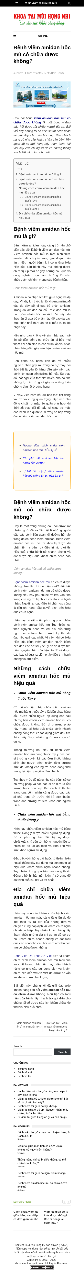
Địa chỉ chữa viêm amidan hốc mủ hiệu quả (41, 216)
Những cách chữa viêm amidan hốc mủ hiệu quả (42, 190)
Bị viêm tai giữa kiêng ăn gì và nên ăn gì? (42, 1117)
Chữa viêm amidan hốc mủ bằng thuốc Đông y (43, 207)
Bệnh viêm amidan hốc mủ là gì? (40, 174)
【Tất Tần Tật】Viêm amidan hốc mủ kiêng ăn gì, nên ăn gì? (55, 1027)
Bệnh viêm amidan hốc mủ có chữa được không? (41, 181)
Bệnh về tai (24, 1076)
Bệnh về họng (55, 73)
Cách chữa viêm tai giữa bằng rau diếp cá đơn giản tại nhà (25, 1215)
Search (17, 1046)
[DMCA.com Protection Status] (42, 1268)
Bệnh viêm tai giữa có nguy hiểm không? (42, 1173)
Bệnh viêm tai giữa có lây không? (37, 1106)
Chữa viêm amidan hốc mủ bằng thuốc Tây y (43, 199)
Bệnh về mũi (25, 1072)
